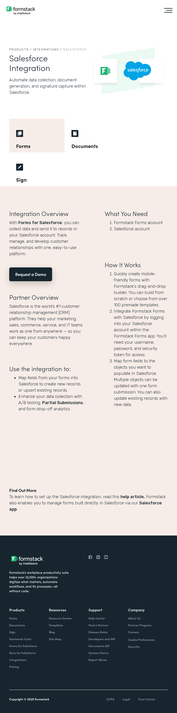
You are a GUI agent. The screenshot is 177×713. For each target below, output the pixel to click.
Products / (20, 49)
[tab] (37, 135)
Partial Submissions (62, 402)
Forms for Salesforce (40, 222)
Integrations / (47, 49)
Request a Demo (30, 274)
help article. (133, 496)
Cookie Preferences (141, 639)
